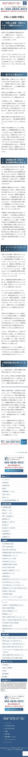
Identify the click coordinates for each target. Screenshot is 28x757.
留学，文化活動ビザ (8, 516)
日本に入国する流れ (8, 547)
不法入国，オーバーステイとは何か (12, 597)
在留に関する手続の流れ (9, 550)
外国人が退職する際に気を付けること (13, 647)
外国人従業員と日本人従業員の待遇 (12, 658)
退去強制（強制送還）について (11, 570)
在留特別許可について (8, 573)
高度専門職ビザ (6, 534)
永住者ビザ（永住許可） (9, 528)
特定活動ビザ (6, 531)
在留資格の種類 (6, 507)
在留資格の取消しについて (9, 555)
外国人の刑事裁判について (9, 611)
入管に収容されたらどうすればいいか (13, 585)
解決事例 (4, 676)
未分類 (4, 671)
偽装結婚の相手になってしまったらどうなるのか (14, 630)
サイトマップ (8, 742)
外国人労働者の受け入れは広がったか (13, 655)
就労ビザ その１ (7, 510)
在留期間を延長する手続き (9, 564)
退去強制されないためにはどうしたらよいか (14, 579)
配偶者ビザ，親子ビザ (8, 522)
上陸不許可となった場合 (9, 558)
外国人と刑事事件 (7, 668)
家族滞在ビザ (6, 519)
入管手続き (5, 665)
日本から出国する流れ (8, 567)
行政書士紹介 (6, 485)
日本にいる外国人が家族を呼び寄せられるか (14, 620)
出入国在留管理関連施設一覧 (10, 500)
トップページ (6, 479)
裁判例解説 (5, 674)
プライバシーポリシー (10, 739)
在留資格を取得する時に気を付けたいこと (14, 552)
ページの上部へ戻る (21, 452)
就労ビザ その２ (7, 513)
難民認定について (7, 614)
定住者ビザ (5, 525)
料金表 (4, 488)
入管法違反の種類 (7, 594)
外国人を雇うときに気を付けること (12, 641)
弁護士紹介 (5, 482)
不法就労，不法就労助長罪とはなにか (13, 605)
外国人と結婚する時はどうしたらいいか (13, 617)
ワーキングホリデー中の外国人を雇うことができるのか (14, 651)
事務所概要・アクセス (8, 491)
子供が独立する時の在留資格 (10, 623)
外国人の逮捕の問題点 (8, 608)
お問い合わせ (6, 494)
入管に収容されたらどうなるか (11, 582)
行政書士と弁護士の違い (9, 591)
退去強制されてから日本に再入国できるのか (14, 588)
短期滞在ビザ (6, 537)
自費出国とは (6, 576)
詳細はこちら (4, 691)
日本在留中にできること (9, 561)
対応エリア (5, 497)
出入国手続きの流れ (8, 544)
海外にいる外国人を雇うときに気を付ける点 (14, 638)
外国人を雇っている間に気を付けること (13, 644)
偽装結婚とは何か (7, 626)
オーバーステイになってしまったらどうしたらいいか (14, 601)
